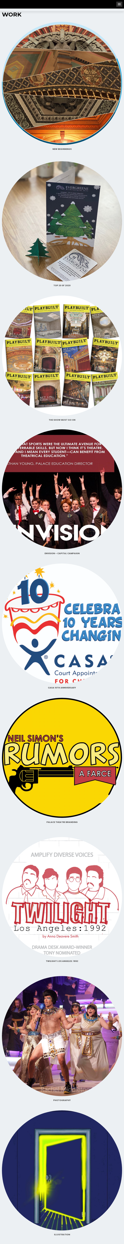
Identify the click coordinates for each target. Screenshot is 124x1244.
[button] (119, 4)
